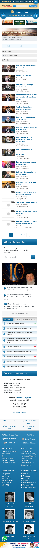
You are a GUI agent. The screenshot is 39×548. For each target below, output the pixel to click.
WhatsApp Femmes (29, 483)
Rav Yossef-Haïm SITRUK (29, 537)
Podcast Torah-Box (27, 463)
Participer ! (33, 6)
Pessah (18, 216)
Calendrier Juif (26, 451)
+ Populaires (8, 319)
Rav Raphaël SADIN (22, 133)
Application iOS (27, 485)
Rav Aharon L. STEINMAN (9, 505)
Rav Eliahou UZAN (21, 80)
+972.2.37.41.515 (10, 426)
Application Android (29, 487)
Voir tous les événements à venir (19, 313)
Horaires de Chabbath (28, 456)
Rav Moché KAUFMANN (23, 91)
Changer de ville (20, 412)
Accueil (4, 37)
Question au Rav (28, 15)
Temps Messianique (22, 78)
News (3, 456)
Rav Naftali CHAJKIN (22, 72)
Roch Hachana (12, 15)
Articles (6, 60)
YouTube (26, 478)
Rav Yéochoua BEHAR (22, 168)
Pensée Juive (20, 144)
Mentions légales (7, 480)
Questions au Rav (29, 319)
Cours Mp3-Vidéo (10, 56)
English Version (26, 465)
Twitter (25, 474)
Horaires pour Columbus (16, 373)
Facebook (26, 476)
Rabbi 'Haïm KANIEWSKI (29, 505)
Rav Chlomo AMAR (29, 521)
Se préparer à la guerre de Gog (26, 202)
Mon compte (7, 1)
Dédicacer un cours (8, 463)
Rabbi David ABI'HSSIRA (10, 521)
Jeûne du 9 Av (20, 70)
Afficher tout (6, 51)
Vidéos (20, 15)
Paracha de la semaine (9, 451)
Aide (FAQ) (5, 485)
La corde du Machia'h (23, 76)
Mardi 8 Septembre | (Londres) (19, 306)
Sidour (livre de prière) (28, 454)
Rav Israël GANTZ (10, 536)
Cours (18, 319)
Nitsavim (19, 398)
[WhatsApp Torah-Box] (36, 2)
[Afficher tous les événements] (13, 1)
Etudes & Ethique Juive (15, 37)
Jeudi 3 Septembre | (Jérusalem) (19, 289)
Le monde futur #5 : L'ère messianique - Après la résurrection (24, 140)
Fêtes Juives (6, 454)
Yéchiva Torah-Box (8, 460)
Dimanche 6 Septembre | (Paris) (19, 297)
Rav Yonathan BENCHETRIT (24, 228)
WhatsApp (26, 480)
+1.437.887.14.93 (30, 426)
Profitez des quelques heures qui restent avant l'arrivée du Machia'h (26, 97)
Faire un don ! (6, 478)
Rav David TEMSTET (22, 103)
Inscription (24, 460)
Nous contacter (10, 421)
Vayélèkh (27, 398)
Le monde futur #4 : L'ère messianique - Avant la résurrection (24, 152)
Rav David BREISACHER (23, 123)
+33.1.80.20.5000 (30, 421)
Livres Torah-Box (26, 458)
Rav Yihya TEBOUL (21, 199)
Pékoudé (18, 226)
